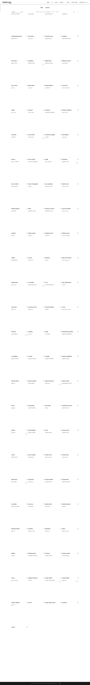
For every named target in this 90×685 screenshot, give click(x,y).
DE (87, 2)
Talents (56, 2)
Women (48, 2)
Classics (47, 7)
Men (52, 2)
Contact (68, 2)
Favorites (61, 2)
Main (42, 7)
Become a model (75, 2)
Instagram (82, 2)
